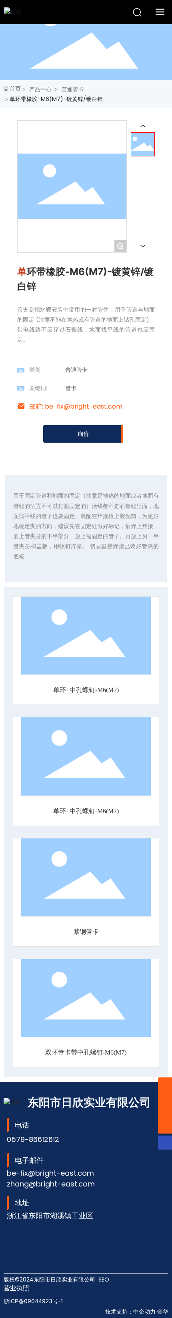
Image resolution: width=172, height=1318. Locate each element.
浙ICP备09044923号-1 (33, 1301)
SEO (103, 1279)
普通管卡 (73, 89)
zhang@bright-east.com (51, 1184)
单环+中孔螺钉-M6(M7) (86, 689)
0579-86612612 (33, 1139)
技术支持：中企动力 (130, 1312)
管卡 (70, 388)
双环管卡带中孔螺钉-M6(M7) (85, 1052)
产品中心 (40, 89)
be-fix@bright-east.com (50, 1173)
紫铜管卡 (86, 931)
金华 (162, 1312)
